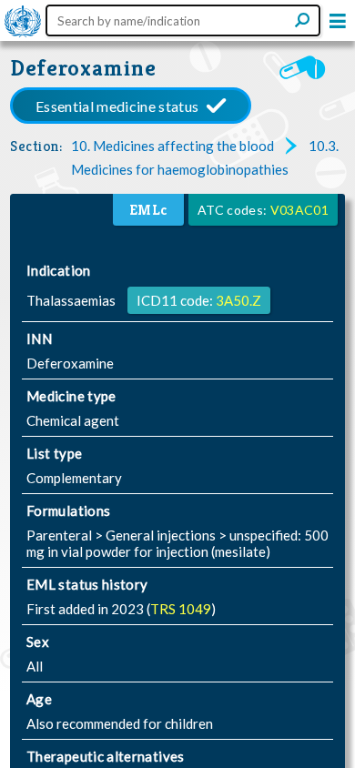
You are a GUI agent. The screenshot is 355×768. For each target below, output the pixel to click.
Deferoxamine (83, 68)
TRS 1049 (180, 609)
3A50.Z (238, 300)
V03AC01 (299, 209)
